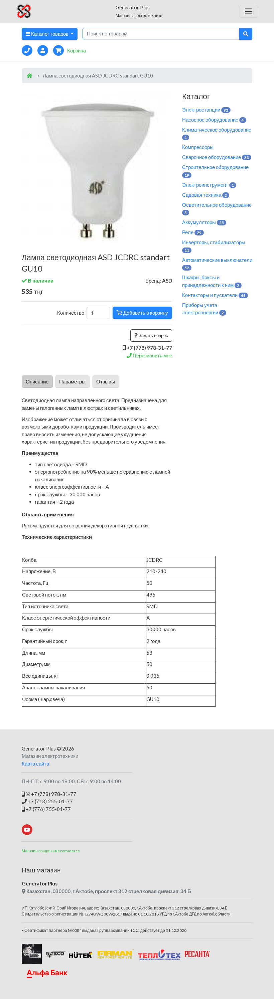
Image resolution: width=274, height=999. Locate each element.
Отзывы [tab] (105, 381)
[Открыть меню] (248, 11)
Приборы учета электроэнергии (203, 309)
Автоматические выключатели (217, 263)
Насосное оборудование (213, 120)
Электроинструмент (208, 185)
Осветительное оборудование (217, 208)
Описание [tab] (37, 381)
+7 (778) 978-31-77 (53, 794)
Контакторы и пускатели (214, 295)
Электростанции (205, 110)
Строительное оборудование (215, 170)
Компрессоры (198, 147)
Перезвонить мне (152, 355)
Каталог (196, 96)
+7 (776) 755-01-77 (48, 809)
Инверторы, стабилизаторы (213, 246)
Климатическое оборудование (216, 133)
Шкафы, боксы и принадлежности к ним (210, 281)
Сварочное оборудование (215, 157)
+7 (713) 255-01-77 (50, 801)
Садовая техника (204, 195)
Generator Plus (39, 748)
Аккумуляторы (203, 222)
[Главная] (29, 75)
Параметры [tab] (72, 381)
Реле (191, 232)
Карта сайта (35, 764)
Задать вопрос (153, 335)
